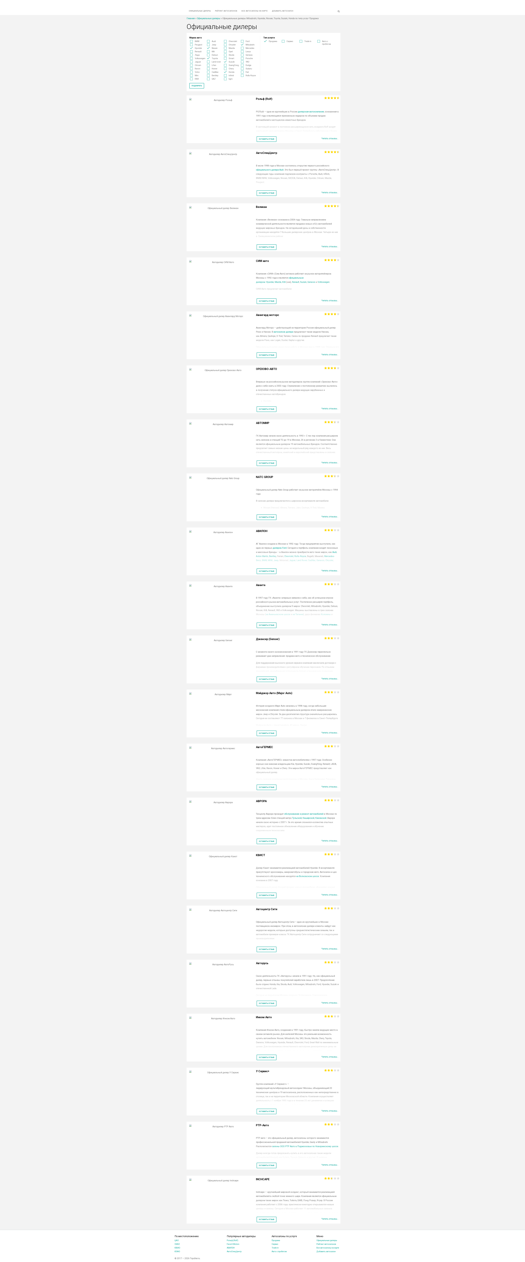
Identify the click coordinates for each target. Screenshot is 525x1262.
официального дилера (270, 169)
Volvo (197, 72)
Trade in (307, 41)
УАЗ (247, 62)
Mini (196, 75)
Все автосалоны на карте (255, 11)
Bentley (215, 75)
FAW (197, 79)
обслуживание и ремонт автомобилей (303, 814)
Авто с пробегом (326, 42)
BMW (197, 41)
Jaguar (198, 62)
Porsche (249, 58)
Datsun (215, 55)
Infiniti (231, 75)
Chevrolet (233, 41)
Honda (231, 72)
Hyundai (198, 48)
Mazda (232, 48)
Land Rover (301, 560)
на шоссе (307, 876)
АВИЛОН (231, 1248)
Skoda (231, 55)
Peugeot (198, 45)
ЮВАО (177, 1248)
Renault (198, 51)
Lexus (248, 51)
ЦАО (177, 1240)
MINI (270, 560)
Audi (214, 41)
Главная (191, 18)
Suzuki (232, 62)
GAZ (214, 79)
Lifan (214, 65)
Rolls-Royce (251, 75)
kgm (231, 79)
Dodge (248, 65)
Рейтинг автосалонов (226, 11)
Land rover (216, 62)
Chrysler (232, 45)
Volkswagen (200, 58)
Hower (214, 69)
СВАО (177, 1244)
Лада (197, 55)
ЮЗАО (177, 1251)
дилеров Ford (280, 548)
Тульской (297, 818)
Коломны (326, 614)
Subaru (249, 69)
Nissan (215, 48)
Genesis (249, 55)
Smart (231, 58)
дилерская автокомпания (311, 111)
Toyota (215, 58)
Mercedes (250, 48)
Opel (231, 51)
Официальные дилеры (200, 11)
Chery (231, 69)
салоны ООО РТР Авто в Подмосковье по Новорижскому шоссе (305, 1146)
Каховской (320, 818)
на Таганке (298, 614)
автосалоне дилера (283, 332)
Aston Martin (262, 556)
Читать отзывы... (329, 138)
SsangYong (234, 65)
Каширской (308, 818)
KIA (213, 51)
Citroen (198, 65)
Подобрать (197, 86)
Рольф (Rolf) (232, 1240)
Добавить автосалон (282, 11)
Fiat (247, 72)
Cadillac (215, 72)
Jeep (214, 45)
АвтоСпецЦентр (234, 1251)
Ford (248, 41)
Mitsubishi (250, 45)
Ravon (197, 69)
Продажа (273, 41)
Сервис (290, 41)
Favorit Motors (233, 1244)
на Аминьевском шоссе (278, 614)
